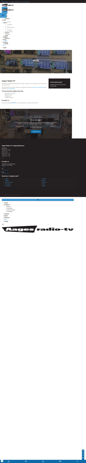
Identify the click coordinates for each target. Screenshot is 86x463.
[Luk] (38, 200)
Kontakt (4, 47)
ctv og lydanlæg (10, 88)
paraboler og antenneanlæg (38, 87)
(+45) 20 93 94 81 (28, 126)
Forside (6, 178)
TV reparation (9, 24)
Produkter (5, 36)
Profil (4, 44)
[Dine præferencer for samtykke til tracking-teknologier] (2, 461)
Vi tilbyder (7, 18)
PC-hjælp (8, 21)
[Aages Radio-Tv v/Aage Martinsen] (8, 12)
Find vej (3, 166)
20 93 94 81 (13, 102)
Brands (4, 39)
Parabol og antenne (10, 27)
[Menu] (3, 15)
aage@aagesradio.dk (45, 126)
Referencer (5, 42)
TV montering (9, 29)
